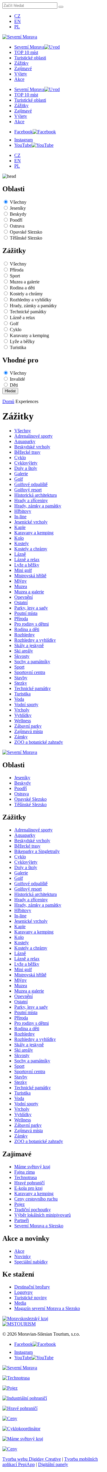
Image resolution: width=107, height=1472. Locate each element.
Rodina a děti (22, 287)
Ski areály (23, 650)
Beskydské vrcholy (32, 446)
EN (17, 21)
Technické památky (28, 311)
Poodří (16, 220)
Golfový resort (28, 489)
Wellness (22, 720)
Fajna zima (24, 1172)
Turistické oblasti (30, 57)
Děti (14, 385)
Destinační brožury (32, 1286)
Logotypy (23, 1292)
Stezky (20, 683)
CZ (17, 15)
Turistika (18, 347)
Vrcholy (21, 709)
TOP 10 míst (26, 52)
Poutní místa (25, 613)
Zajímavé (23, 68)
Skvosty (21, 656)
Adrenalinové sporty (33, 436)
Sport (15, 275)
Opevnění (23, 597)
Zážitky (21, 63)
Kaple (20, 527)
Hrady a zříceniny (31, 500)
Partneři (21, 1220)
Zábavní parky (28, 726)
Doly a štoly (25, 468)
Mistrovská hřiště (30, 575)
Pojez (19, 1204)
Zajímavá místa (28, 731)
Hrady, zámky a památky (33, 305)
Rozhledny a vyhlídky (30, 299)
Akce (19, 79)
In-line (20, 516)
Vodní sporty (26, 704)
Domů (8, 401)
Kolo (19, 538)
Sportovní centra (29, 672)
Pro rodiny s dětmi (31, 624)
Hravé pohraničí (29, 1182)
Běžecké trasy (27, 452)
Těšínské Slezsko (26, 237)
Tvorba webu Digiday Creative (31, 1459)
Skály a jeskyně (29, 645)
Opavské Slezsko (26, 231)
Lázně (20, 554)
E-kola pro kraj (28, 1188)
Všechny (18, 202)
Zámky (21, 736)
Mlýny (20, 581)
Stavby (20, 677)
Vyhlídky (23, 715)
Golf (14, 323)
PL (17, 26)
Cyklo (15, 329)
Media (20, 1303)
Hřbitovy (22, 511)
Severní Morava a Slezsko (38, 1225)
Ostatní (21, 602)
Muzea (20, 586)
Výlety (20, 73)
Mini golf (23, 570)
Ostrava (17, 226)
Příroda (16, 269)
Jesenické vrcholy (31, 521)
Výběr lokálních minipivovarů (42, 1215)
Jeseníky (18, 208)
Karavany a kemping (29, 335)
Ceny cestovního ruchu (36, 1198)
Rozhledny (24, 634)
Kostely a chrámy (26, 293)
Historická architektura (35, 495)
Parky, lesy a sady (31, 607)
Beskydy (18, 214)
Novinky (22, 1256)
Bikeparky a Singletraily (37, 851)
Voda (19, 699)
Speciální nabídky (31, 1261)
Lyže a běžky (22, 341)
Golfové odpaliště (31, 484)
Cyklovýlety (25, 462)
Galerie (21, 473)
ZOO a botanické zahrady (38, 742)
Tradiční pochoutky (32, 1209)
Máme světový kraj (32, 1166)
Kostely (21, 543)
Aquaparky (24, 441)
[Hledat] (61, 7)
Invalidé (17, 379)
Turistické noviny (30, 1297)
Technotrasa (25, 1177)
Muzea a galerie (25, 281)
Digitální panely (53, 1464)
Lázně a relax (22, 317)
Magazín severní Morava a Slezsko (47, 1308)
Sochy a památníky (32, 661)
